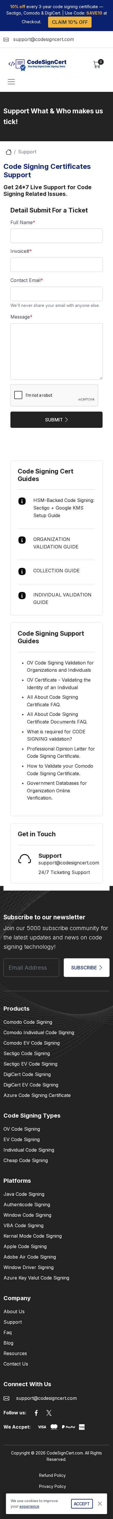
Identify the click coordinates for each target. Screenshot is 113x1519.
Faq (7, 1332)
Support (12, 1322)
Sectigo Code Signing (26, 1053)
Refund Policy (52, 1475)
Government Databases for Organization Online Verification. (57, 790)
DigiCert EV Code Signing (30, 1085)
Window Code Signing (27, 1215)
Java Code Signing (23, 1194)
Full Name (22, 222)
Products (16, 1008)
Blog (8, 1343)
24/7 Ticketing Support (64, 872)
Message (21, 317)
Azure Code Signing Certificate (37, 1095)
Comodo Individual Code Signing (38, 1032)
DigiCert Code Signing (27, 1074)
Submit (54, 420)
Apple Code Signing (25, 1246)
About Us (14, 1311)
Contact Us (15, 1364)
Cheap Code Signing (25, 1160)
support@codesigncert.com (43, 39)
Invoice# (21, 251)
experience (29, 1506)
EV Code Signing (21, 1139)
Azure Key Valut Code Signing (36, 1278)
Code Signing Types (32, 1115)
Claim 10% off (70, 22)
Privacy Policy (52, 1486)
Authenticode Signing (26, 1204)
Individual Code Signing (28, 1150)
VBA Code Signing (23, 1225)
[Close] (99, 1504)
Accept (82, 1503)
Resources (15, 1353)
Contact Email (26, 280)
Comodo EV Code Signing (31, 1043)
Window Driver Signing (28, 1267)
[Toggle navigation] (11, 81)
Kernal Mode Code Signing (32, 1236)
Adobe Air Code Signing (29, 1257)
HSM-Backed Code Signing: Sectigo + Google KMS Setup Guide (63, 507)
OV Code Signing (21, 1129)
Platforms (17, 1180)
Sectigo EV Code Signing (30, 1064)
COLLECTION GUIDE (56, 570)
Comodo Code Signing (27, 1022)
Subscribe (84, 968)
